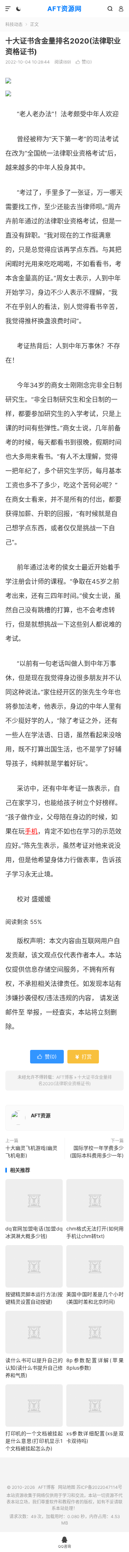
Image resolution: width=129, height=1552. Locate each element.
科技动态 (14, 24)
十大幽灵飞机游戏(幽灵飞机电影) (31, 1151)
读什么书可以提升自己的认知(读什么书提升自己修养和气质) (34, 1367)
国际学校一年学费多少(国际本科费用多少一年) (97, 1151)
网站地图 (66, 1487)
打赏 (83, 1056)
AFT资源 (41, 1115)
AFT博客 (64, 1077)
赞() (84, 62)
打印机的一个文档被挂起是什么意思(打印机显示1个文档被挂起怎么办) (34, 1440)
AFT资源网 (64, 8)
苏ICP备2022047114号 (99, 1487)
